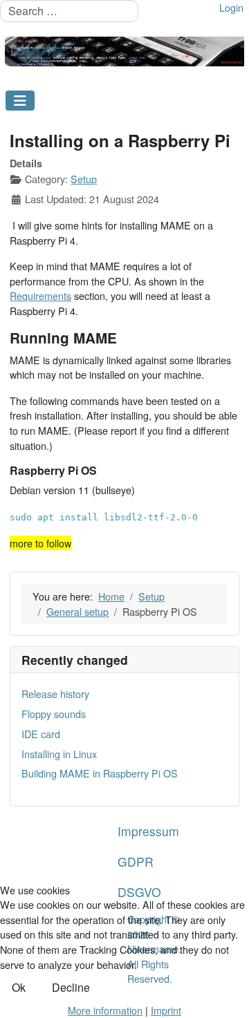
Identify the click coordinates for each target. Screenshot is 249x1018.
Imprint (166, 1010)
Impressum (148, 831)
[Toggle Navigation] (20, 100)
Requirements (40, 295)
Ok (19, 987)
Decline (71, 987)
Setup (84, 178)
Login (231, 7)
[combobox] (69, 11)
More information (105, 1010)
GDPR (136, 861)
